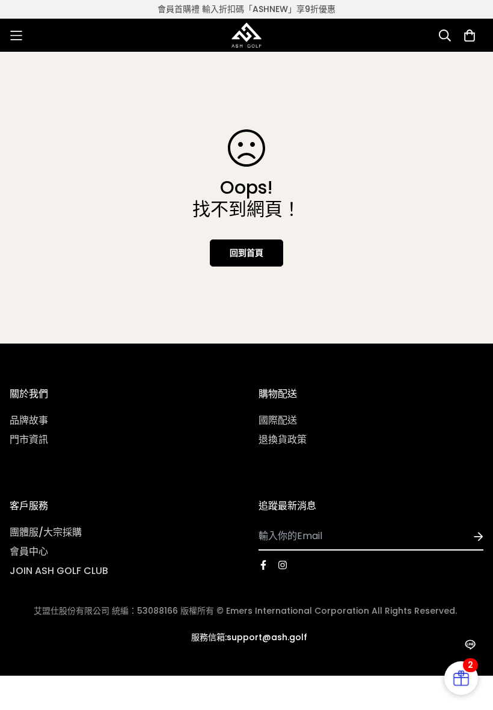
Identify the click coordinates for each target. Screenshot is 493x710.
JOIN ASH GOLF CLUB (59, 571)
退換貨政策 (283, 439)
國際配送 (278, 420)
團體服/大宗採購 (46, 532)
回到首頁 (246, 253)
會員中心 (29, 551)
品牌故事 (29, 420)
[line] (469, 644)
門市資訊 (29, 439)
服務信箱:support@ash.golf (249, 637)
